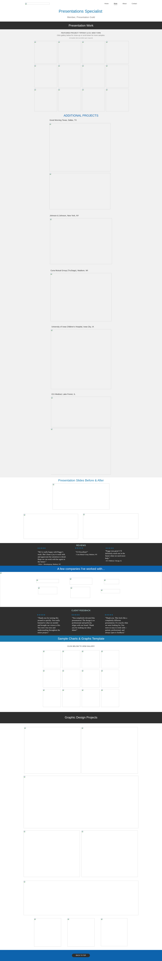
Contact (134, 3)
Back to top (81, 955)
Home (107, 3)
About (124, 3)
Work (115, 3)
